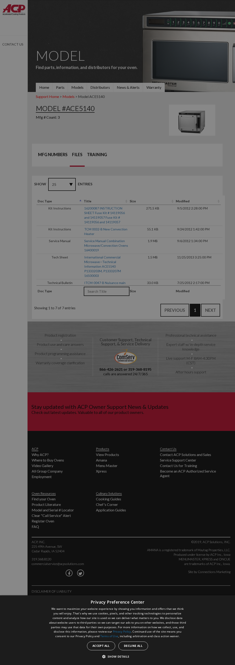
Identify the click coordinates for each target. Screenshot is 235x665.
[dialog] (117, 630)
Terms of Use (109, 636)
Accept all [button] (101, 646)
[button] (117, 656)
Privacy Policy (122, 631)
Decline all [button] (133, 646)
